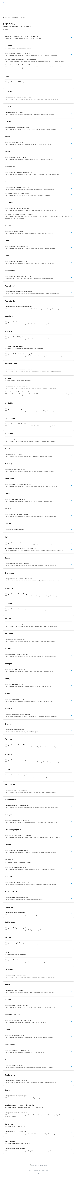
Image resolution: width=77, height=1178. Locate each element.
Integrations (15, 17)
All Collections (6, 17)
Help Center (45, 1170)
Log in (30, 1170)
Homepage (37, 1170)
